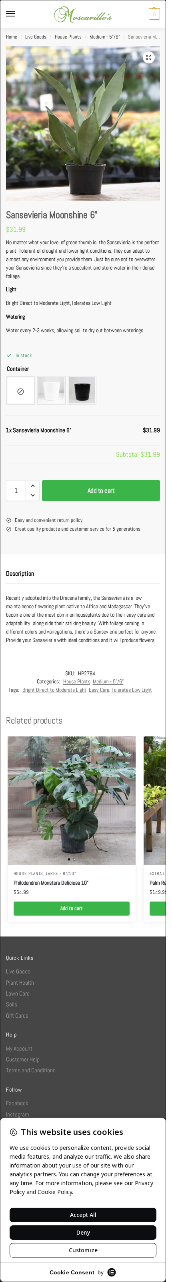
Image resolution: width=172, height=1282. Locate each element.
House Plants (68, 37)
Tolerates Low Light (132, 689)
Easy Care (99, 689)
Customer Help (23, 1059)
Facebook (17, 1103)
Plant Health (20, 982)
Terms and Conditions (31, 1070)
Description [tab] (20, 573)
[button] (153, 14)
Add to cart (101, 490)
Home (11, 37)
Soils (11, 1004)
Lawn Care (18, 993)
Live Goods (35, 37)
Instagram (17, 1114)
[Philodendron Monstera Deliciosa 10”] (72, 800)
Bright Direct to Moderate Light (54, 689)
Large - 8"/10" (61, 873)
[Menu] (18, 14)
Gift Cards (17, 1015)
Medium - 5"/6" (105, 37)
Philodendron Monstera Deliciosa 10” (51, 882)
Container (18, 368)
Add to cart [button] (71, 908)
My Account (19, 1048)
